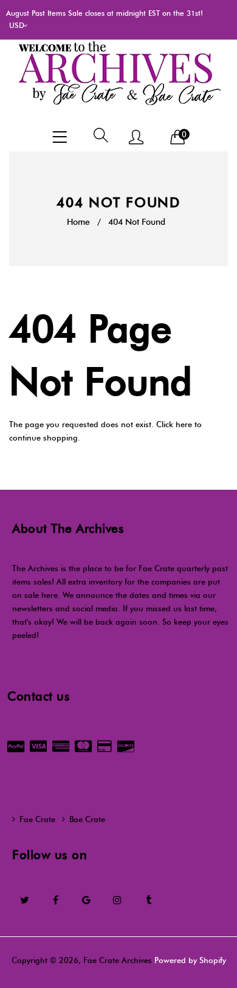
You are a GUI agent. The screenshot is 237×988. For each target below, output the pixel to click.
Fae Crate (37, 819)
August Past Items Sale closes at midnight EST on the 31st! (104, 13)
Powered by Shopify (190, 960)
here (184, 424)
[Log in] (136, 138)
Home (78, 222)
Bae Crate (87, 819)
